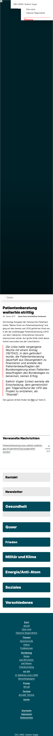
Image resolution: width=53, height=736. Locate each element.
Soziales (13, 587)
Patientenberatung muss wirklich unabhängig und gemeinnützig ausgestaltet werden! (23, 448)
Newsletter (14, 492)
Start (26, 622)
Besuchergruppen (26, 678)
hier (33, 400)
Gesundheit (16, 506)
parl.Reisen (26, 663)
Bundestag (26, 652)
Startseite (27, 710)
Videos (26, 644)
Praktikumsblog (26, 667)
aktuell (27, 626)
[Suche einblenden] (41, 4)
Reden (27, 656)
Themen (28, 19)
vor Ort (26, 671)
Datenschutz (26, 717)
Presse (26, 683)
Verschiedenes (19, 602)
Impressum (26, 714)
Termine (27, 691)
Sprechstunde (26, 641)
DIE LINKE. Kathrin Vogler (25, 4)
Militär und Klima (20, 557)
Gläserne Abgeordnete (35, 13)
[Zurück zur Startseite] (3, 297)
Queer (11, 527)
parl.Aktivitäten (26, 660)
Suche (26, 699)
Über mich (30, 9)
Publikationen (26, 648)
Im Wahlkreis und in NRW (26, 675)
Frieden (11, 542)
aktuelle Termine (26, 695)
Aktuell (26, 686)
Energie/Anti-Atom (22, 572)
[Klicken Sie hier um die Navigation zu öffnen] (48, 4)
